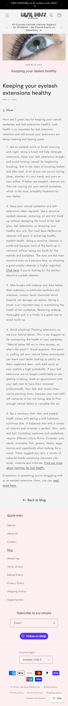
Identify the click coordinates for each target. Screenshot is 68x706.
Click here (12, 270)
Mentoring (13, 558)
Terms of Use (14, 566)
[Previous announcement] (7, 5)
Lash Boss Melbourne (30, 687)
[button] (7, 15)
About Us (12, 533)
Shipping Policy (16, 591)
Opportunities (15, 600)
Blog (10, 550)
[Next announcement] (61, 5)
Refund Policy (15, 575)
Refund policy (50, 687)
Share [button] (9, 110)
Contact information (35, 698)
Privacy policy (17, 692)
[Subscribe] (54, 623)
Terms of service (35, 692)
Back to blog (37, 500)
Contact (11, 542)
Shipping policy (53, 692)
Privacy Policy (15, 583)
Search (11, 525)
